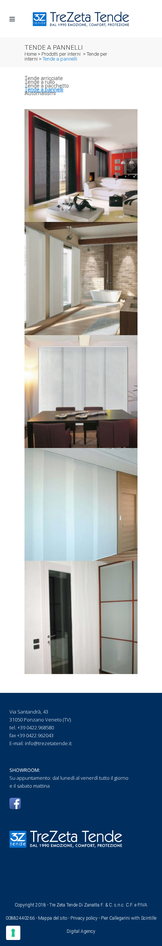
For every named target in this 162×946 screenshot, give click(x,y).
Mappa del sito (52, 918)
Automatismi (40, 93)
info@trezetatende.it (48, 743)
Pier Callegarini (115, 918)
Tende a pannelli (43, 90)
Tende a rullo (39, 82)
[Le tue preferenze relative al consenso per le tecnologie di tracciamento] (13, 933)
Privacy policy (84, 918)
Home (30, 54)
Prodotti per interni (61, 54)
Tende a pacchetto (46, 86)
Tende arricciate (43, 78)
